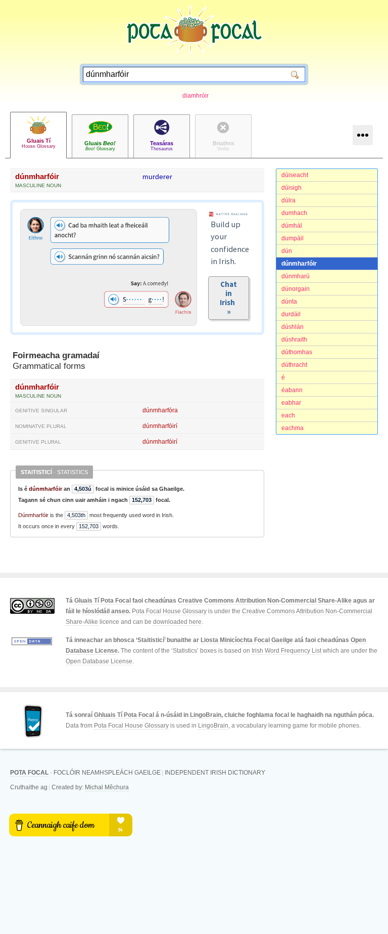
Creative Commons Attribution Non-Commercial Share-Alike (265, 600)
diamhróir (195, 95)
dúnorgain (295, 288)
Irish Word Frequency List (286, 650)
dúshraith (294, 339)
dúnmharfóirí (159, 426)
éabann (292, 390)
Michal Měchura (107, 787)
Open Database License (99, 661)
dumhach (294, 213)
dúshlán (292, 326)
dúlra (288, 200)
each (288, 415)
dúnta (289, 301)
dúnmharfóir (299, 263)
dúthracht (294, 364)
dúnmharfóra (160, 410)
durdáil (291, 314)
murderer (157, 177)
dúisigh (291, 187)
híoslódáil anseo (105, 611)
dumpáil (292, 238)
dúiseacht (294, 175)
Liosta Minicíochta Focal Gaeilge (247, 640)
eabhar (291, 402)
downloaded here (177, 621)
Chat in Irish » (229, 297)
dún (286, 250)
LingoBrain (205, 714)
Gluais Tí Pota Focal (102, 600)
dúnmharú (295, 276)
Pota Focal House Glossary (169, 611)
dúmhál (291, 225)
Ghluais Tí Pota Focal (124, 714)
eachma (292, 428)
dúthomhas (296, 352)
